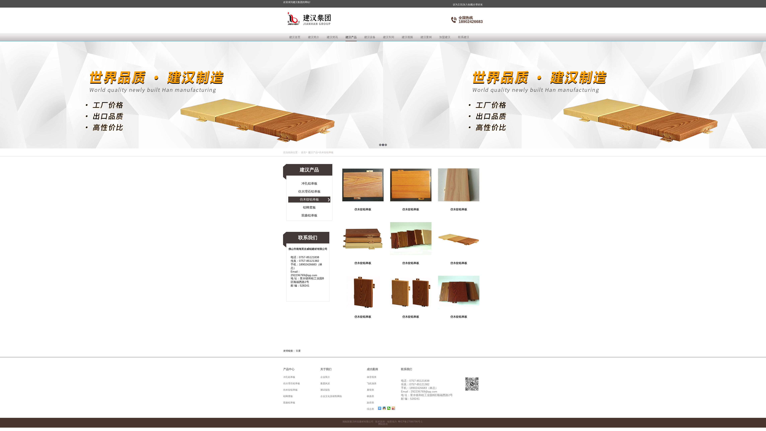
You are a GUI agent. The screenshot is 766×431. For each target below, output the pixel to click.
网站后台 (383, 424)
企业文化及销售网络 (331, 396)
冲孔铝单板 (309, 183)
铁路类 (370, 396)
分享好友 (478, 4)
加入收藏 (468, 4)
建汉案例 (426, 37)
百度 (298, 351)
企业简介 (325, 377)
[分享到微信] (389, 408)
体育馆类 (371, 377)
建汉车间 (388, 37)
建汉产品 (351, 37)
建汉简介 (313, 37)
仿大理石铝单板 (309, 191)
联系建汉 (463, 37)
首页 (303, 152)
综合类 (370, 409)
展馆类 (370, 390)
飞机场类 (371, 383)
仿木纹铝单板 (309, 199)
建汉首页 (294, 37)
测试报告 (325, 390)
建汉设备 (369, 37)
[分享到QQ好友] (384, 408)
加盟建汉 (444, 37)
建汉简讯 (332, 37)
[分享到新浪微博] (393, 408)
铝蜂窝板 (309, 207)
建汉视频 (407, 37)
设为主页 (458, 4)
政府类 (370, 402)
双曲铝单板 (309, 215)
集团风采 (325, 383)
